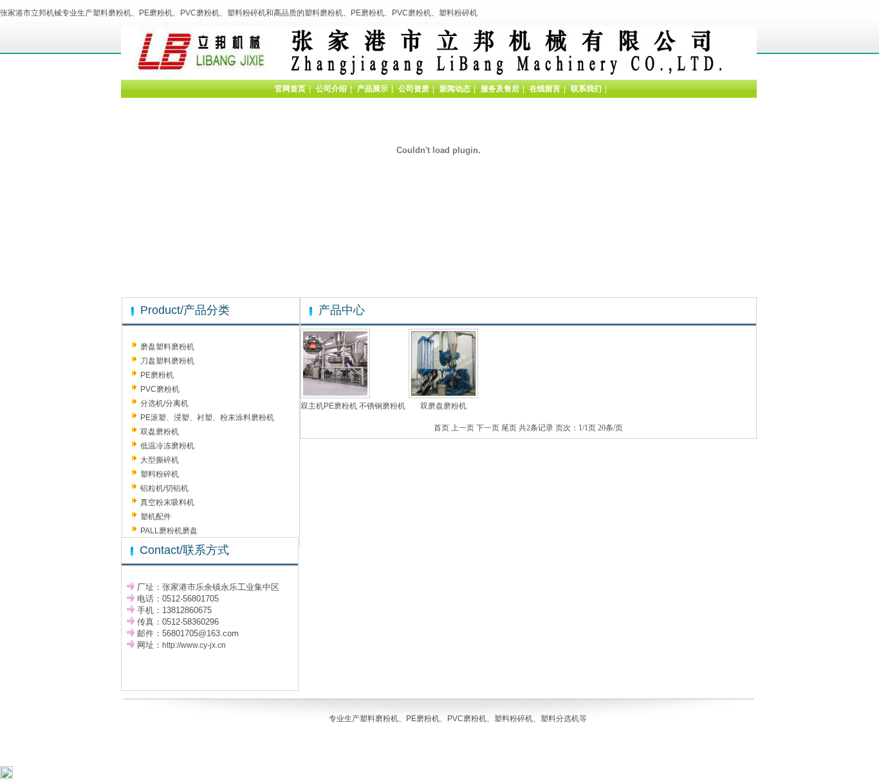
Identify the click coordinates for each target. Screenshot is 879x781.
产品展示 (372, 88)
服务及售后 (500, 88)
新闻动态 (454, 88)
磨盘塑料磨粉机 (167, 346)
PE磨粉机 (157, 375)
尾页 (509, 427)
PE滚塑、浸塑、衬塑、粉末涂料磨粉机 (207, 417)
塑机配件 (155, 516)
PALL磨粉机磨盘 (169, 530)
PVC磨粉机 (160, 389)
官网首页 (290, 88)
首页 (441, 427)
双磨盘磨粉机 (443, 405)
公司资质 (413, 88)
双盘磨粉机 (159, 431)
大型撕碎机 (159, 459)
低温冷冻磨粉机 (167, 445)
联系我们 (586, 88)
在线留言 (545, 88)
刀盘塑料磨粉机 (167, 360)
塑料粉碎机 (159, 474)
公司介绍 (331, 88)
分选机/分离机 (164, 403)
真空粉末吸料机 (167, 502)
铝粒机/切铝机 (164, 488)
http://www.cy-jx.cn (194, 645)
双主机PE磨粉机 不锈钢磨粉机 (353, 405)
